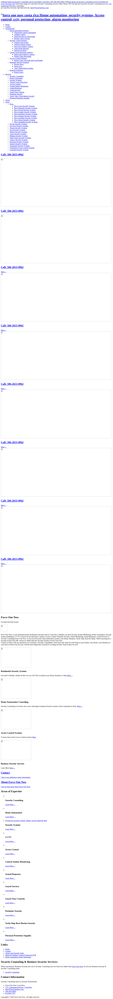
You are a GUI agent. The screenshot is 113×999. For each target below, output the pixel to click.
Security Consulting (17, 76)
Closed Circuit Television (18, 82)
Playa (12, 104)
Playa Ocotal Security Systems (24, 110)
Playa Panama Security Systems (25, 116)
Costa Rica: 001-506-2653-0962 (53, 2)
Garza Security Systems (18, 134)
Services (8, 74)
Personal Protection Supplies (20, 98)
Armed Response (16, 88)
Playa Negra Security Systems (24, 120)
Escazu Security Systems (18, 124)
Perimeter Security (16, 94)
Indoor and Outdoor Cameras (24, 54)
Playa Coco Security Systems (24, 106)
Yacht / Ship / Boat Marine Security (22, 96)
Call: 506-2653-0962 (12, 154)
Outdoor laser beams (21, 42)
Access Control (15, 84)
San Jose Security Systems (19, 126)
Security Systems (16, 80)
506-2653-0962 (10, 991)
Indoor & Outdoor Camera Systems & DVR (20, 955)
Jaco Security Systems (17, 130)
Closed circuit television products (21, 52)
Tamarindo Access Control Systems (22, 148)
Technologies (10, 29)
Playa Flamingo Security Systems (25, 114)
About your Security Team (14, 953)
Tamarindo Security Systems (20, 146)
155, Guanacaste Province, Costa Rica (18, 987)
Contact (8, 27)
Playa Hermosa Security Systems (25, 108)
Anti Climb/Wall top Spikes (23, 68)
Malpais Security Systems (19, 136)
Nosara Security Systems (18, 128)
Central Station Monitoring (19, 86)
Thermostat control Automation (25, 33)
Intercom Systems (20, 50)
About (7, 100)
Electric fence (19, 64)
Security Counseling (12, 972)
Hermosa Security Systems (19, 142)
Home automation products (19, 31)
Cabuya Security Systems (18, 140)
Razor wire (18, 66)
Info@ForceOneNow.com (39, 8)
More (34, 737)
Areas (7, 102)
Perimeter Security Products (19, 62)
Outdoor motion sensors (22, 44)
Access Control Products (18, 58)
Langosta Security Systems (19, 150)
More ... (3, 272)
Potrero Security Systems (18, 132)
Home (7, 25)
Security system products (18, 40)
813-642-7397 (10, 993)
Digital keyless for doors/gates (24, 37)
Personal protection (16, 70)
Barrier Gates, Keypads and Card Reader (28, 60)
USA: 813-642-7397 (8, 4)
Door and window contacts (23, 46)
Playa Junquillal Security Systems (26, 122)
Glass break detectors (21, 48)
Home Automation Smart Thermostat (18, 957)
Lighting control (19, 35)
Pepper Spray (19, 72)
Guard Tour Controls (17, 92)
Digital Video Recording (22, 56)
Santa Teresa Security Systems (20, 138)
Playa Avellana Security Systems (25, 118)
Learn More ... (10, 805)
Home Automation (16, 78)
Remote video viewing (22, 39)
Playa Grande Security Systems (25, 112)
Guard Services (15, 90)
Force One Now (77, 966)
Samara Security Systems (18, 144)
